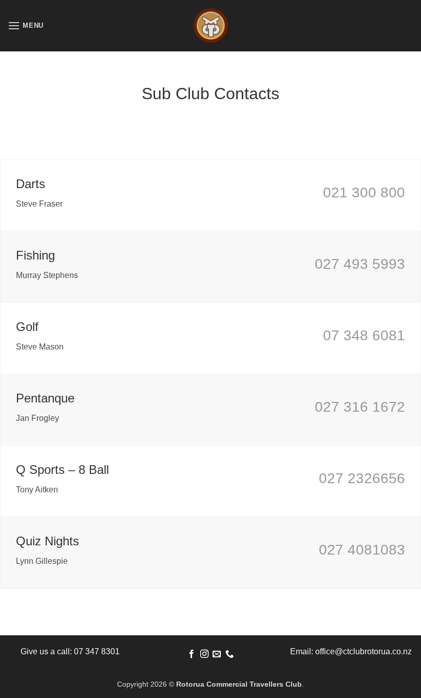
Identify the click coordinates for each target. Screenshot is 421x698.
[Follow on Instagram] (204, 654)
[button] (26, 25)
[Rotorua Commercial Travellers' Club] (210, 25)
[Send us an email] (217, 654)
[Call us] (229, 654)
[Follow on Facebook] (191, 654)
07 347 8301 (97, 651)
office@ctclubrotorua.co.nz (363, 651)
